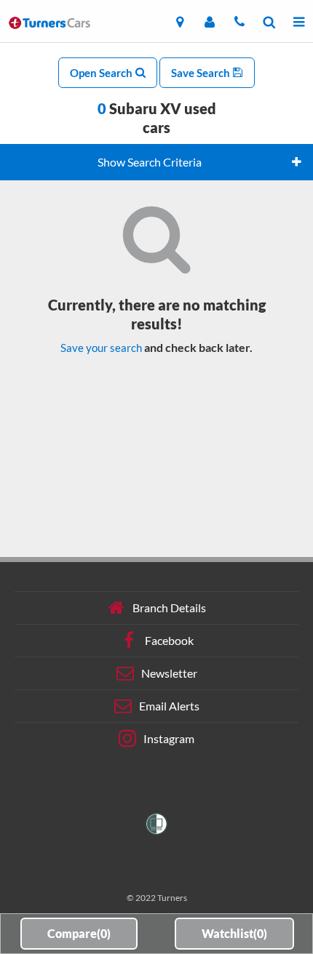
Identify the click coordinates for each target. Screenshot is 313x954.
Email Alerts (169, 706)
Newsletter (169, 673)
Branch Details (169, 607)
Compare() (79, 933)
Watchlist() (234, 933)
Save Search (201, 72)
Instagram (168, 738)
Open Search (102, 72)
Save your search (101, 347)
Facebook (169, 640)
